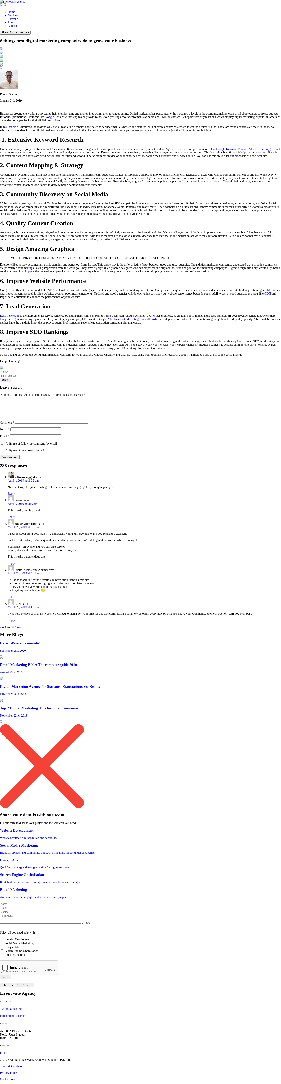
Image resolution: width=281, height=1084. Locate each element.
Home (11, 12)
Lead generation (9, 315)
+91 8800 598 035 (11, 1009)
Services (13, 15)
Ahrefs (253, 149)
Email (4, 436)
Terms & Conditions (12, 1066)
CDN (267, 293)
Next (17, 626)
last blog (13, 126)
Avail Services (25, 985)
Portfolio (13, 18)
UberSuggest (266, 149)
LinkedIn (5, 1053)
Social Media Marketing (19, 943)
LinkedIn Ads (148, 319)
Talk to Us (7, 985)
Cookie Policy (8, 1079)
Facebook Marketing (126, 319)
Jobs (10, 22)
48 (12, 626)
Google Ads (52, 117)
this (122, 181)
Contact (12, 25)
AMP (268, 290)
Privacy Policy (9, 1072)
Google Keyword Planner (231, 149)
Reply (11, 493)
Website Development (18, 939)
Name (5, 429)
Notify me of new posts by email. (25, 450)
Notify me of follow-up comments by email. (31, 443)
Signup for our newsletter (15, 32)
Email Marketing (15, 954)
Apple (28, 271)
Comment (7, 422)
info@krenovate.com (12, 1015)
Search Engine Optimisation (21, 950)
